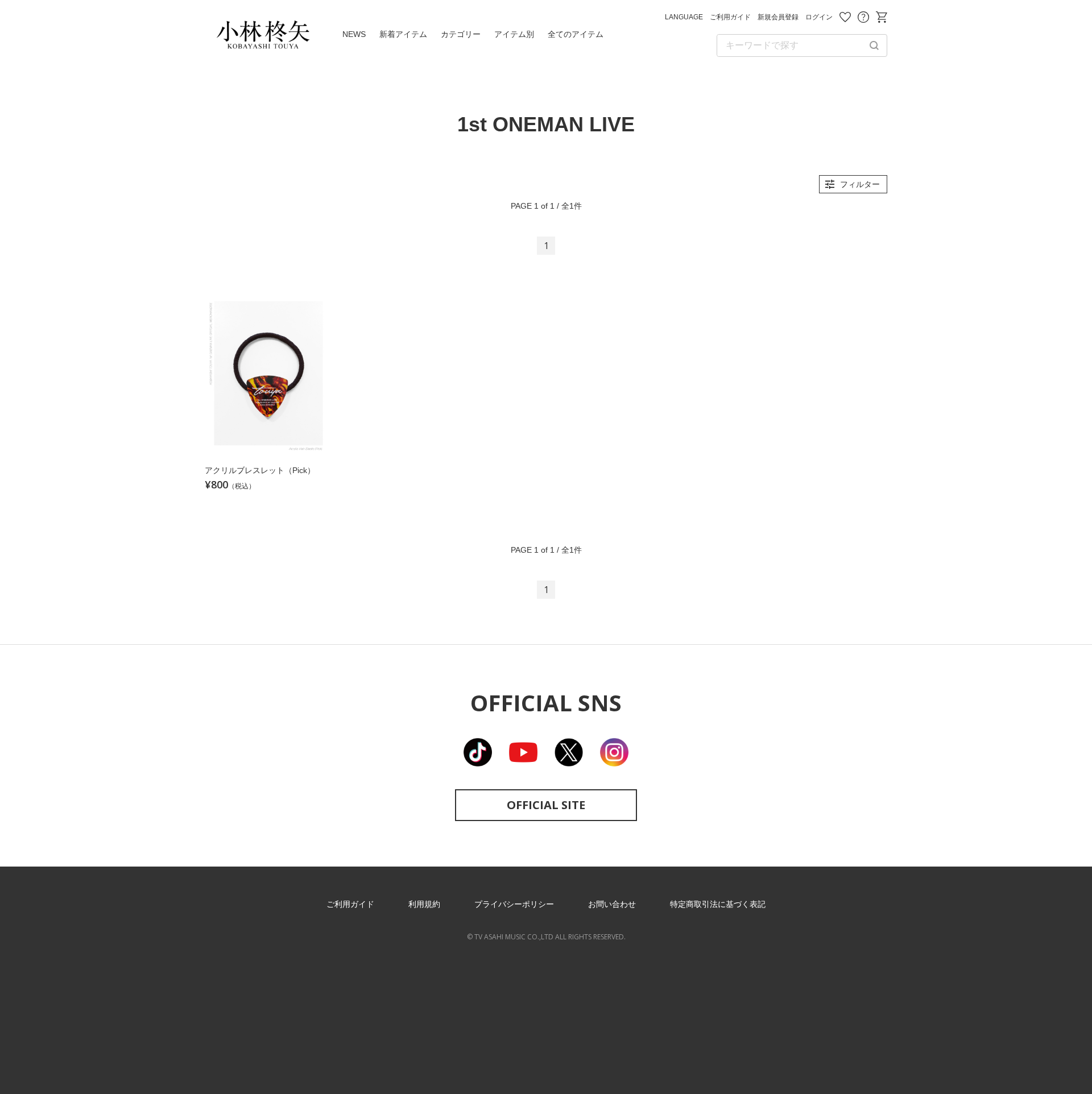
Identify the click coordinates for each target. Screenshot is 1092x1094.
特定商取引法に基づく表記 (718, 904)
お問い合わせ (863, 17)
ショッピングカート (881, 17)
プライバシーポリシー (514, 904)
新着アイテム (403, 34)
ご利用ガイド (730, 17)
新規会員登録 (778, 17)
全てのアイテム (575, 34)
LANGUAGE (684, 17)
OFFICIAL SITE (546, 805)
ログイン (819, 17)
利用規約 (424, 904)
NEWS (354, 34)
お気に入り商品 (845, 17)
